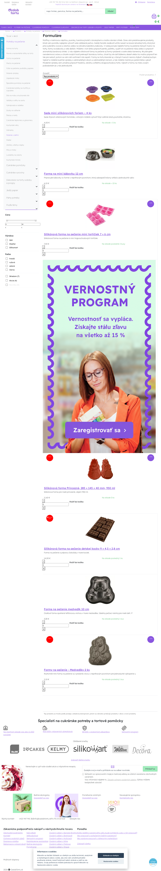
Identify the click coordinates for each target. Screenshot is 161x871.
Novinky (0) (14, 285)
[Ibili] (14, 749)
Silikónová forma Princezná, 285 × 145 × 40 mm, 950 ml (79, 488)
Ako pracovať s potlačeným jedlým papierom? (97, 835)
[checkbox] (9, 240)
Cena (7, 215)
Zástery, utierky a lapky (15, 145)
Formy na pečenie (13, 58)
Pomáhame (31, 847)
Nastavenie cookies (110, 861)
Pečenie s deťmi (50, 31)
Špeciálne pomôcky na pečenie (18, 83)
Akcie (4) (13, 280)
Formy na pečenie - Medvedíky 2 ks (67, 669)
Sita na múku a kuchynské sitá (17, 95)
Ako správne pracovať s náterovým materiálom (97, 838)
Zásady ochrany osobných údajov (121, 779)
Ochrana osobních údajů (13, 838)
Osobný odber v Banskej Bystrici (63, 833)
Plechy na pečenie (13, 63)
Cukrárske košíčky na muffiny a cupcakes (18, 89)
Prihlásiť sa (150, 769)
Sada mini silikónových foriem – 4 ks (68, 113)
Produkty (18, 31)
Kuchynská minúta (13, 160)
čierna (11, 270)
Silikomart (13, 247)
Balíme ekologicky (34, 844)
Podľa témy (134, 27)
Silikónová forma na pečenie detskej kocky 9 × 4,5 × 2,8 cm (82, 548)
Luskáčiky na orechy (14, 155)
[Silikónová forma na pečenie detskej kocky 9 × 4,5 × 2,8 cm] (100, 529)
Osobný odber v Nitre (58, 841)
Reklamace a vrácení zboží (14, 844)
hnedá (12, 258)
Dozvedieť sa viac (41, 798)
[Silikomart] (90, 749)
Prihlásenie (141, 2)
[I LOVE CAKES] (34, 749)
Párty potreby (122, 27)
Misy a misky (11, 150)
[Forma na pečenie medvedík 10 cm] (100, 590)
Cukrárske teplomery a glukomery (19, 120)
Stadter (12, 244)
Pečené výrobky (12, 73)
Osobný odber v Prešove (60, 844)
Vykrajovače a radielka (14, 105)
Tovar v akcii (6, 27)
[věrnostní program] (99, 356)
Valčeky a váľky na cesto (15, 100)
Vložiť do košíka (76, 127)
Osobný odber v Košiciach (60, 838)
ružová (12, 262)
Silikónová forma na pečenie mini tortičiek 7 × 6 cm (77, 234)
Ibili (11, 240)
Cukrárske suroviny (60, 27)
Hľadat (111, 11)
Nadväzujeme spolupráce (37, 841)
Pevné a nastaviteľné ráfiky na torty (19, 53)
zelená (12, 266)
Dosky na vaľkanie (13, 110)
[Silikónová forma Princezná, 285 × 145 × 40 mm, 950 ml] (100, 469)
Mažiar (8, 140)
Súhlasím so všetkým (111, 855)
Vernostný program (28, 3)
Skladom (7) (14, 276)
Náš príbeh (31, 833)
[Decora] (141, 749)
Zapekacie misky (12, 78)
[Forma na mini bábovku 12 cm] (100, 154)
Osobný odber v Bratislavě (60, 835)
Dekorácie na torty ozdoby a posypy (86, 27)
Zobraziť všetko (84, 843)
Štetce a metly (11, 115)
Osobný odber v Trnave (59, 847)
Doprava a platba (15, 3)
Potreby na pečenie (22, 27)
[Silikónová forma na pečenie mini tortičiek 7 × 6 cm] (100, 215)
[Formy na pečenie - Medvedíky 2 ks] (100, 650)
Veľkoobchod (32, 835)
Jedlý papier (109, 27)
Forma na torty (12, 48)
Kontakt (7, 2)
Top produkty (50, 76)
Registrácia (151, 2)
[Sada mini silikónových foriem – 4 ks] (100, 94)
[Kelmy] (58, 749)
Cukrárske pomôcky (40, 27)
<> (7, 220)
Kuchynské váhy (12, 125)
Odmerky (9, 130)
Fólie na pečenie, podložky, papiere (19, 68)
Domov (7, 31)
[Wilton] (120, 749)
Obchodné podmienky (13, 833)
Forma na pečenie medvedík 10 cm (66, 609)
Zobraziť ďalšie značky (80, 760)
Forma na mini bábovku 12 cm (63, 173)
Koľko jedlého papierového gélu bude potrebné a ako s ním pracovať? (107, 833)
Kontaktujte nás (126, 798)
